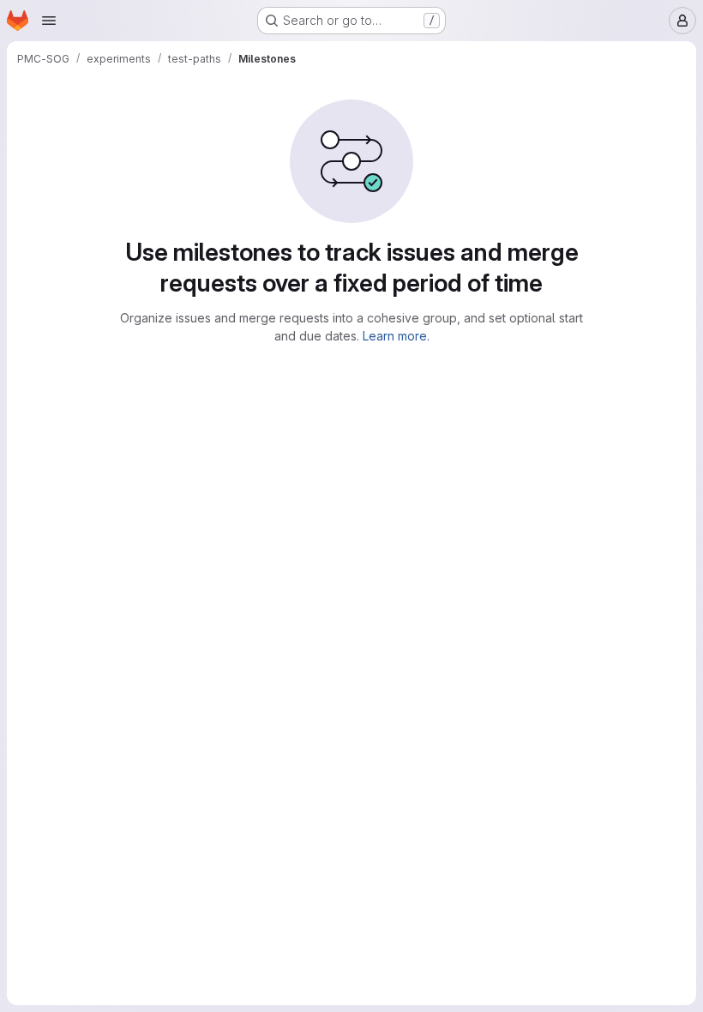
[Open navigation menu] (49, 20)
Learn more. (396, 335)
